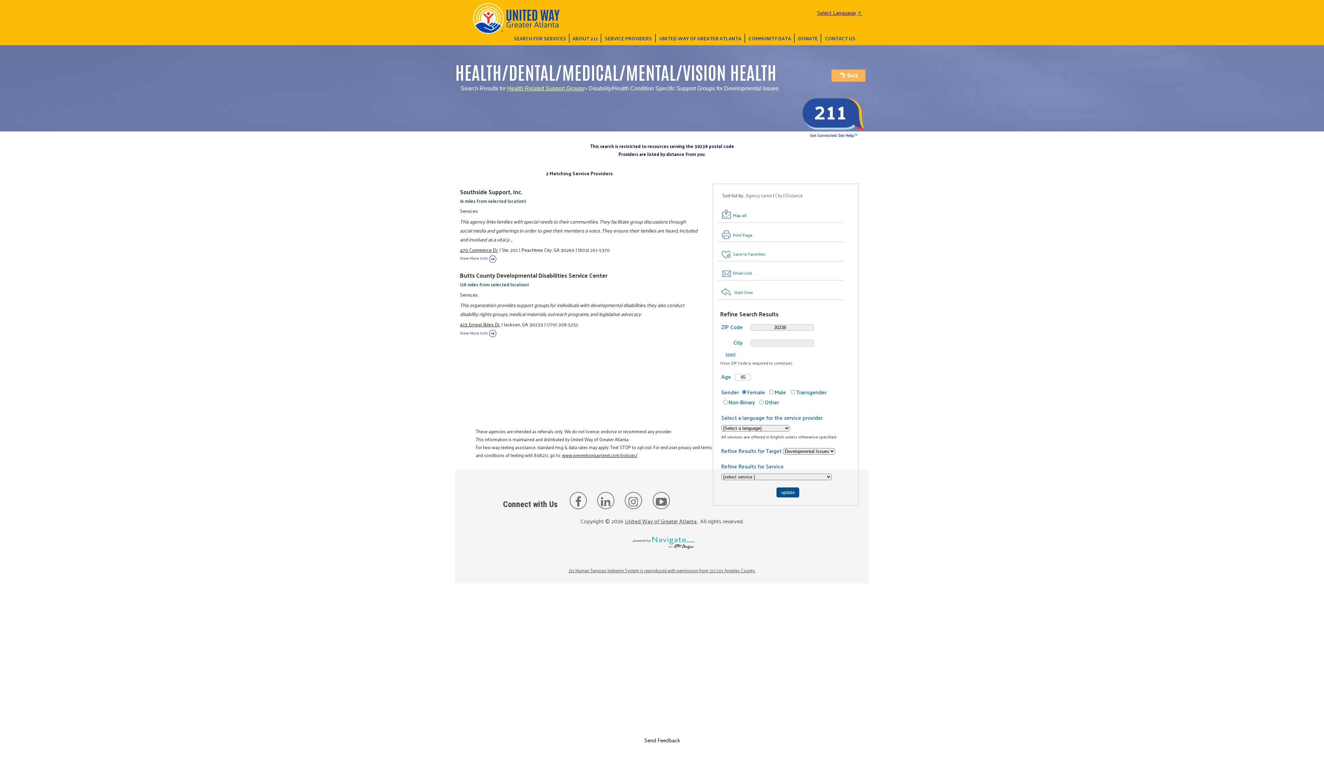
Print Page (742, 235)
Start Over (743, 292)
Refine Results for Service (752, 466)
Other (772, 402)
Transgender (811, 392)
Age (726, 377)
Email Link (742, 273)
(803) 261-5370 (594, 249)
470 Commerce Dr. (479, 249)
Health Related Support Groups (545, 88)
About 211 (585, 38)
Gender (730, 392)
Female (756, 392)
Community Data (770, 38)
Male (780, 392)
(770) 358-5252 (562, 324)
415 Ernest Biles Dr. (480, 324)
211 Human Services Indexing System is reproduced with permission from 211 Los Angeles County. (662, 570)
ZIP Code (732, 327)
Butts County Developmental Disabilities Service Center (534, 275)
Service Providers (628, 38)
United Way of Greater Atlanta (700, 38)
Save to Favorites (749, 254)
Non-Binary (742, 402)
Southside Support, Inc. (491, 192)
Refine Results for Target (752, 451)
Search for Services (540, 38)
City (738, 342)
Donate (808, 38)
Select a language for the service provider (772, 418)
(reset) (730, 353)
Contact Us (840, 38)
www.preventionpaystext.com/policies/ (600, 455)
